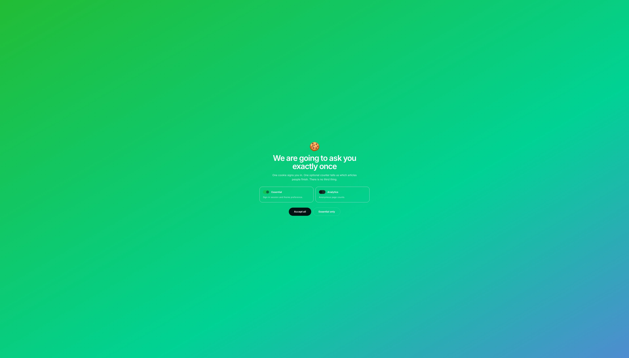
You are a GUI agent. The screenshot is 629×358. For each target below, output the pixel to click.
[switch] (322, 192)
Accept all (300, 211)
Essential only (327, 211)
